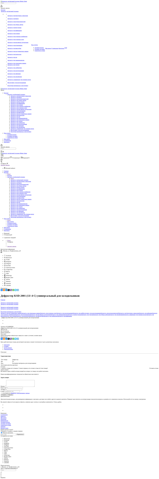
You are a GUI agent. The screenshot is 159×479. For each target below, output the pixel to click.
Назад (9, 174)
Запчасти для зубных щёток (18, 100)
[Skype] (16, 290)
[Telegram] (18, 290)
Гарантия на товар (12, 137)
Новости (3, 416)
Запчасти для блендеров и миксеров (21, 96)
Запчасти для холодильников (19, 124)
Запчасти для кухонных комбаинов (20, 106)
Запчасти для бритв (16, 97)
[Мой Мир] (6, 290)
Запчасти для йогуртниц (17, 102)
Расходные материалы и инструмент (21, 131)
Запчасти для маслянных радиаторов (21, 109)
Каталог (6, 93)
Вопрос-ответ (4, 428)
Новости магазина (7, 432)
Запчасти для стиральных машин (20, 119)
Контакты (7, 142)
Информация (4, 420)
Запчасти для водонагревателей (19, 99)
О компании (7, 140)
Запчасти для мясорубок (17, 112)
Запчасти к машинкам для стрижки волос (22, 128)
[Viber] (11, 290)
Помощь (3, 426)
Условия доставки (12, 136)
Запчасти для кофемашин (18, 103)
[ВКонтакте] (2, 290)
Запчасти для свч (15, 116)
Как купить (7, 133)
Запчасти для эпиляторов (18, 127)
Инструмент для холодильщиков (20, 130)
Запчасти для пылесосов (17, 115)
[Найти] (1, 150)
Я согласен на (16, 393)
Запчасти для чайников (17, 125)
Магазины (7, 139)
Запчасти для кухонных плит (19, 108)
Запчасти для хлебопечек (18, 122)
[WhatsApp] (13, 290)
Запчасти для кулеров (17, 105)
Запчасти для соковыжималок (19, 118)
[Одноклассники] (4, 290)
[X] (9, 290)
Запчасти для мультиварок (18, 111)
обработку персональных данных (20, 393)
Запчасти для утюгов (16, 121)
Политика (3, 419)
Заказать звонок (5, 165)
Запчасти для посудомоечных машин (21, 114)
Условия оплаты (11, 134)
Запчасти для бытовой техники (16, 94)
